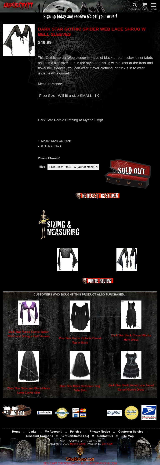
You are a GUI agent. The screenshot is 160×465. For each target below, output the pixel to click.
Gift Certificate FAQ (75, 436)
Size (42, 166)
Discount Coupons (39, 436)
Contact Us (105, 436)
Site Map (127, 436)
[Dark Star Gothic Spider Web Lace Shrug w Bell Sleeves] (19, 40)
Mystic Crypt (77, 444)
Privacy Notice (100, 431)
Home (16, 431)
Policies (75, 431)
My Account (53, 431)
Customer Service (130, 431)
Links (32, 431)
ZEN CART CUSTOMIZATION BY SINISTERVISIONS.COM (80, 463)
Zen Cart (107, 444)
